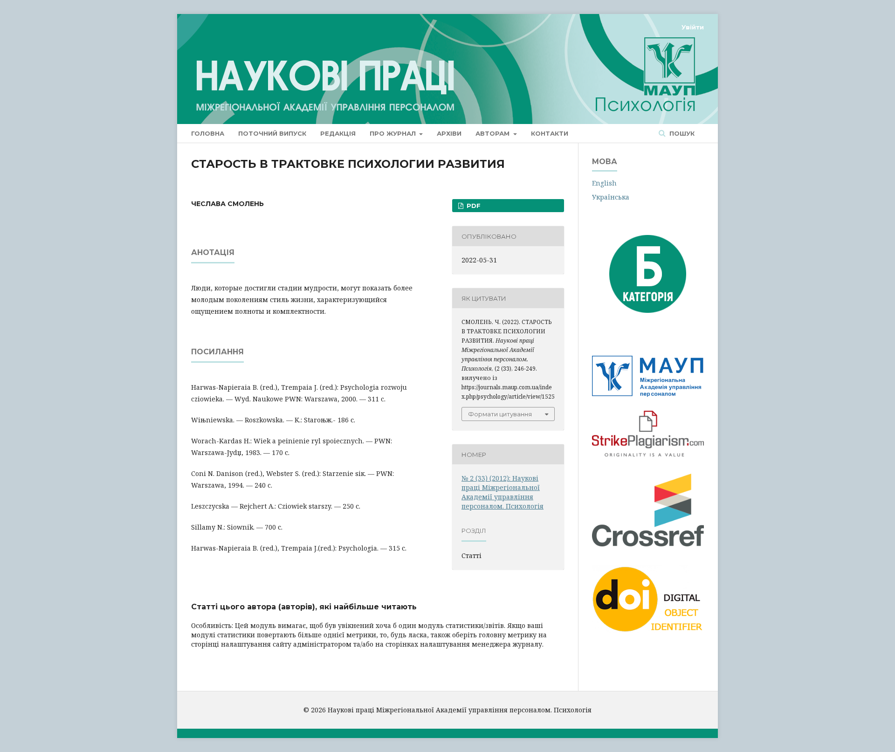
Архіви (449, 133)
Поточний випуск (272, 133)
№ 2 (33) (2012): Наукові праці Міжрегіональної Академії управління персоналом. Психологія (502, 492)
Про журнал (394, 133)
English (604, 183)
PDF (473, 205)
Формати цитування (500, 414)
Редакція (338, 133)
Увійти (693, 27)
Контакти (549, 133)
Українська (610, 197)
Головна (207, 133)
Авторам (493, 133)
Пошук (681, 133)
